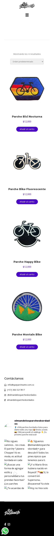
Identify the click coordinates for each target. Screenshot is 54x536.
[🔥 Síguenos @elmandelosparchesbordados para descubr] (39, 450)
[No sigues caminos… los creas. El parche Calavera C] (15, 450)
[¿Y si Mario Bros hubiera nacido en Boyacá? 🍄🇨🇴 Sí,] (39, 474)
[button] (27, 15)
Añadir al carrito (27, 129)
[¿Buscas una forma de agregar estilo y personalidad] (15, 474)
